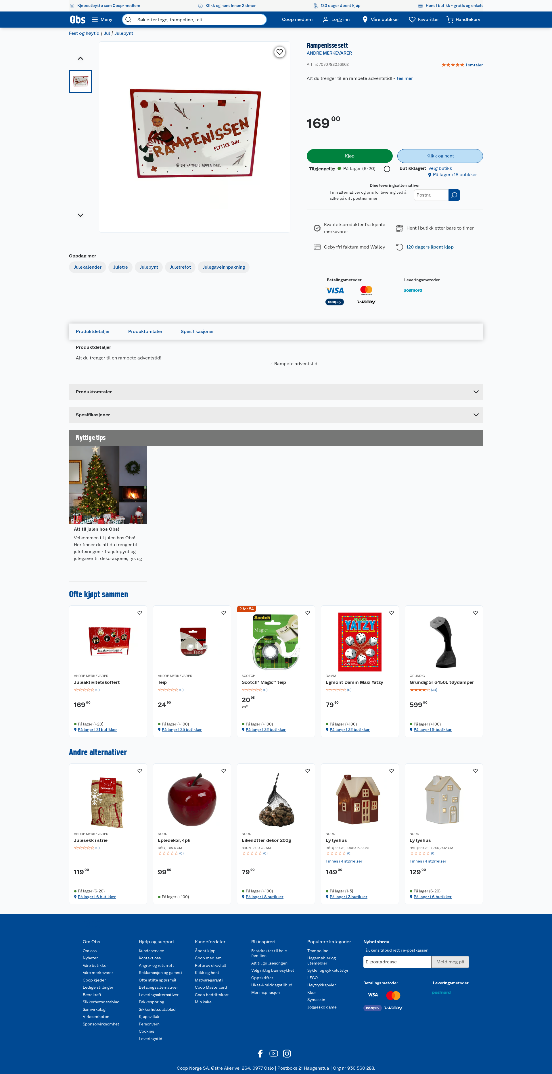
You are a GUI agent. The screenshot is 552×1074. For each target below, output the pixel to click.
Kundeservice (151, 950)
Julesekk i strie (91, 840)
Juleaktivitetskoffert (97, 682)
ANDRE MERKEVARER (329, 53)
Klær (311, 992)
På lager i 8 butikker (264, 896)
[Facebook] (260, 1053)
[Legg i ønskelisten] (280, 52)
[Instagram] (287, 1053)
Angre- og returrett (156, 965)
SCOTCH (248, 676)
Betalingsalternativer (158, 987)
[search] (128, 19)
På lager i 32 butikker (266, 729)
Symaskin (316, 999)
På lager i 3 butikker (348, 896)
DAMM (331, 676)
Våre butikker (95, 965)
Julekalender (87, 267)
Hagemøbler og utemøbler (321, 960)
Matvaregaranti (209, 980)
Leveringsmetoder (422, 280)
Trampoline (317, 950)
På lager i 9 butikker (433, 729)
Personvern (149, 1024)
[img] (108, 690)
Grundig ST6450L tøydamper (442, 682)
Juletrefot (180, 267)
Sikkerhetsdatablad (101, 1002)
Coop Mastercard (211, 987)
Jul (107, 33)
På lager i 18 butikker (455, 174)
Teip (162, 682)
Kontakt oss (150, 958)
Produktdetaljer (93, 331)
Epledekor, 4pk (174, 840)
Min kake (203, 1002)
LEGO (312, 977)
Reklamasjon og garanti (160, 972)
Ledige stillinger (98, 987)
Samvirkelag (94, 1009)
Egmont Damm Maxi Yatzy (354, 682)
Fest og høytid (84, 33)
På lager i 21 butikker (97, 729)
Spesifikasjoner (197, 331)
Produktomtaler (145, 331)
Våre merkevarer (98, 972)
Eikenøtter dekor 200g (266, 840)
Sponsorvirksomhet (101, 1024)
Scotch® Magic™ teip (264, 682)
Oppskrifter (262, 977)
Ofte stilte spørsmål (157, 980)
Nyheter (90, 958)
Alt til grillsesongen (269, 963)
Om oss (90, 950)
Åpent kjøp (205, 950)
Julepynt (123, 33)
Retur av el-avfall (210, 965)
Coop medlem (208, 958)
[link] (462, 65)
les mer (405, 78)
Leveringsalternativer (159, 994)
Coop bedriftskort (212, 994)
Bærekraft (92, 994)
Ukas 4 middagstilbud (271, 985)
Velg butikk (440, 168)
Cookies (146, 1031)
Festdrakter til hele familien (269, 953)
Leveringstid (150, 1038)
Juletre (120, 267)
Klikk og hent (207, 972)
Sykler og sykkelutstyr (327, 970)
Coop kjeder (94, 980)
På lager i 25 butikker (182, 729)
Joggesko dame (322, 1007)
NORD (162, 834)
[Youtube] (273, 1053)
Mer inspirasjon (265, 992)
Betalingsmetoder (344, 280)
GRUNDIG (417, 676)
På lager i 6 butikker (97, 896)
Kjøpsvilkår (149, 1016)
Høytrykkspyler (321, 985)
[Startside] (78, 19)
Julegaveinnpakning (223, 267)
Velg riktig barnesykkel (272, 970)
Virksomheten (96, 1016)
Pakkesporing (151, 1002)
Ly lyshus (336, 840)
